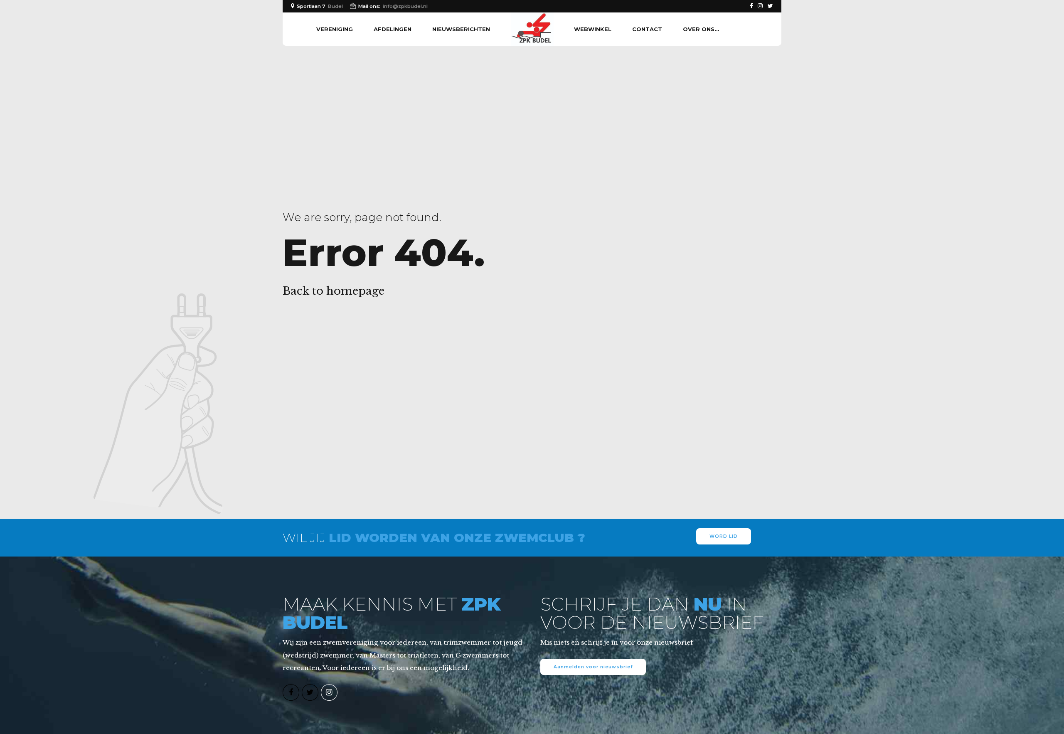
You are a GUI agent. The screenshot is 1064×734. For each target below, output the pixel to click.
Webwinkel (592, 29)
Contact (647, 29)
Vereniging (334, 29)
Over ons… (701, 29)
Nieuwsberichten (461, 29)
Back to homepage (333, 291)
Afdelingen (392, 29)
